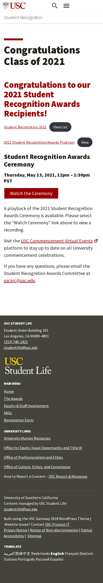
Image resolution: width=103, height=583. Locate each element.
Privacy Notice (15, 530)
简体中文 (22, 553)
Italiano (10, 559)
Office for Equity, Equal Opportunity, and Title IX (43, 447)
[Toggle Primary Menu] (66, 5)
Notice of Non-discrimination (54, 530)
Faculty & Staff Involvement (26, 405)
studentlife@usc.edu (20, 347)
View (85, 142)
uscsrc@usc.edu (19, 280)
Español (56, 559)
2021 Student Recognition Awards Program (39, 142)
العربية (9, 553)
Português (26, 559)
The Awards (13, 398)
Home (9, 391)
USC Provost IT (57, 524)
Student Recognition (23, 17)
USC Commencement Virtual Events (57, 241)
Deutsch (86, 553)
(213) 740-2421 (16, 341)
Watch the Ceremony (31, 193)
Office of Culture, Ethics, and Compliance (37, 466)
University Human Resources (27, 438)
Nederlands (40, 553)
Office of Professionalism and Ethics (33, 457)
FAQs (8, 412)
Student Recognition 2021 (25, 127)
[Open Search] (55, 5)
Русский (42, 559)
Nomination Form (19, 420)
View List (60, 127)
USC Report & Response (68, 476)
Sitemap (34, 535)
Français (72, 553)
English (57, 553)
